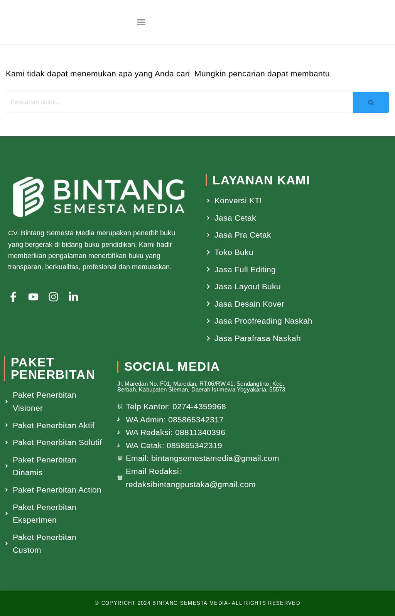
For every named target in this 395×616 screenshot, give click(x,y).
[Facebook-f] (13, 297)
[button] (141, 22)
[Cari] (371, 102)
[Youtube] (33, 297)
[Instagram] (53, 297)
